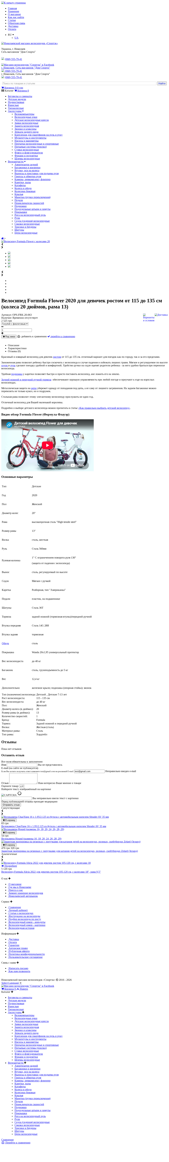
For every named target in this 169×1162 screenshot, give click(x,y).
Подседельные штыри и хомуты (33, 209)
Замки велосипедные (26, 123)
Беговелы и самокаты (20, 96)
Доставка (13, 26)
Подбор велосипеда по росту (24, 919)
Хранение (13, 11)
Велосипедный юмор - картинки (26, 925)
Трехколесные (16, 108)
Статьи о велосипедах (20, 913)
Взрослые (13, 105)
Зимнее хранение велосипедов (25, 893)
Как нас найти (16, 17)
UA (16, 37)
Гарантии (13, 945)
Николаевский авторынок (23, 896)
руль (12, 365)
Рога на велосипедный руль (30, 215)
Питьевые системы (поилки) (31, 146)
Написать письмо (18, 968)
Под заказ (10, 336)
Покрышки (21, 212)
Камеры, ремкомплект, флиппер (33, 179)
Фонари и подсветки (26, 155)
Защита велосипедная (27, 126)
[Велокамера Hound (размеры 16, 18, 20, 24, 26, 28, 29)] (32, 829)
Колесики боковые (25, 191)
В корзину (10, 820)
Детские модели (17, 99)
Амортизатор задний (26, 164)
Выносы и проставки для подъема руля (37, 173)
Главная (12, 8)
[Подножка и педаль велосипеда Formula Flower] (9, 263)
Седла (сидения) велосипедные (32, 221)
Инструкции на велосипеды (24, 916)
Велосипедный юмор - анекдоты (26, 922)
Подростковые (16, 102)
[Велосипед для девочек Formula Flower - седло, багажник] (9, 259)
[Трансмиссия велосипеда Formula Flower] (9, 266)
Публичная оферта (19, 951)
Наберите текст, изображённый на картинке (26, 789)
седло (4, 365)
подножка (16, 374)
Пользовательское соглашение (25, 957)
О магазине (14, 14)
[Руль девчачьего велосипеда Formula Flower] (9, 256)
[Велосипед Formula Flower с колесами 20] (25, 241)
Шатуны (19, 229)
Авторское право (18, 948)
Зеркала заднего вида (26, 131)
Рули (17, 218)
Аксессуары (15, 111)
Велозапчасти (16, 161)
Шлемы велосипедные (27, 158)
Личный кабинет (18, 910)
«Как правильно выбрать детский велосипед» (104, 408)
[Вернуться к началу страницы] (13, 2)
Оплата (12, 29)
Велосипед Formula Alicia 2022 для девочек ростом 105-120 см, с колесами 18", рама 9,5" (51, 871)
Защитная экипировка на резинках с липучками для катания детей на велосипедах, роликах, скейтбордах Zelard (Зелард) (69, 851)
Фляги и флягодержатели (29, 152)
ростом (57, 356)
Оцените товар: (10, 786)
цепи (34, 388)
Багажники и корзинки (27, 167)
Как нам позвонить (19, 971)
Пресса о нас (15, 890)
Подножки (21, 206)
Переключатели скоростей (29, 203)
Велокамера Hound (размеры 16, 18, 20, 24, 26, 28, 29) (31, 838)
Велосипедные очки (26, 117)
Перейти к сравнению (17, 1142)
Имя (4, 764)
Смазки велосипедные (27, 224)
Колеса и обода (23, 188)
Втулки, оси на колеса (27, 170)
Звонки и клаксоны (25, 128)
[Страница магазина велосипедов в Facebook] (27, 64)
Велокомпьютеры (24, 114)
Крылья (19, 194)
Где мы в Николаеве (19, 887)
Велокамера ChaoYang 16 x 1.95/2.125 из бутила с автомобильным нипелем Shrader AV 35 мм (53, 826)
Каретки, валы (23, 182)
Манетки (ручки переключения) (33, 197)
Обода (5, 643)
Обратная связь (16, 23)
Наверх (24, 988)
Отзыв (5, 783)
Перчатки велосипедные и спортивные (37, 143)
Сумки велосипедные (27, 149)
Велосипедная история (21, 928)
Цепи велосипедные (26, 232)
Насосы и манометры (27, 140)
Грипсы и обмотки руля (28, 176)
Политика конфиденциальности (26, 954)
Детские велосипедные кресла (32, 120)
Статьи (12, 20)
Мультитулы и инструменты (30, 137)
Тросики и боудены (25, 226)
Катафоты (20, 185)
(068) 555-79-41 (13, 71)
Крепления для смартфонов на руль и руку (39, 134)
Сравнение (14, 907)
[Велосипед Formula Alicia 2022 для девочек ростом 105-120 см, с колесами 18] (46, 862)
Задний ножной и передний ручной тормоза (26, 379)
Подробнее (10, 865)
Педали (19, 200)
